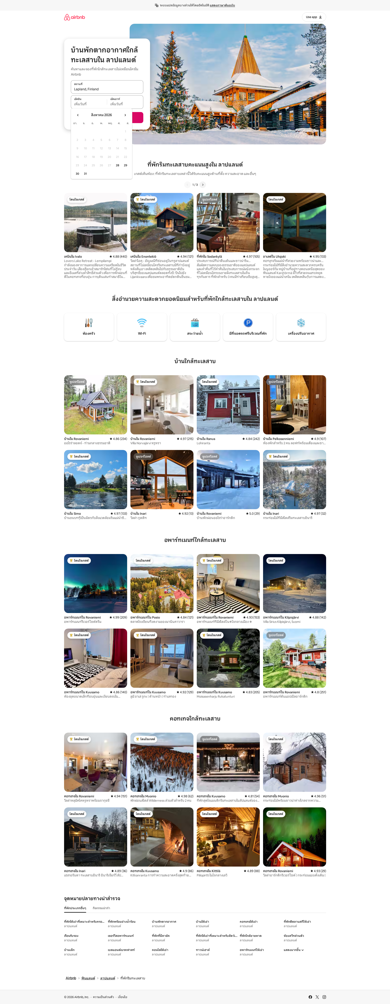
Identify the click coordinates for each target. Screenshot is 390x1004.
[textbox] (89, 104)
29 (125, 165)
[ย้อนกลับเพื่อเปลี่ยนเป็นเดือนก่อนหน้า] (78, 115)
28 (117, 165)
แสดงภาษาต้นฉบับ (222, 5)
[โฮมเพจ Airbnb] (74, 17)
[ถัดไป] (202, 184)
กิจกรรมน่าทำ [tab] (101, 908)
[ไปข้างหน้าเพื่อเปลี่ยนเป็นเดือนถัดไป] (125, 115)
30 (77, 174)
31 (85, 174)
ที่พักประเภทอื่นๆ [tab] (75, 908)
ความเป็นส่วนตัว (103, 997)
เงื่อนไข (122, 997)
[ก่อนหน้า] (187, 184)
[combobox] (107, 89)
